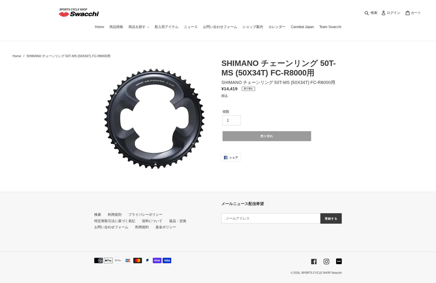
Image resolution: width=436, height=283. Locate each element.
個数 (226, 111)
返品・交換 (177, 221)
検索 (97, 214)
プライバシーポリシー (145, 214)
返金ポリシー (166, 227)
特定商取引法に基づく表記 (114, 221)
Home (16, 56)
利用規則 (114, 214)
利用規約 (142, 227)
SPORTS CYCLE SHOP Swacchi (321, 272)
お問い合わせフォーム (111, 227)
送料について (152, 221)
